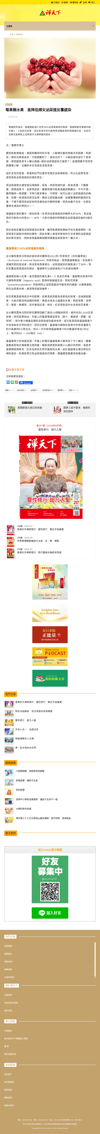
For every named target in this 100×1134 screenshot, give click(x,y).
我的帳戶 (8, 1074)
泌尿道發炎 (48, 390)
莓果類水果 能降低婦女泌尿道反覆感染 (38, 110)
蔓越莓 (61, 390)
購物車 (75, 2)
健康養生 (9, 104)
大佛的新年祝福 (23, 809)
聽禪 (65, 2)
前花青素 (22, 390)
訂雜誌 (56, 2)
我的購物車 (9, 1082)
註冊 (84, 2)
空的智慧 (20, 790)
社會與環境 (9, 977)
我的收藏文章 (10, 1054)
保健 (9, 390)
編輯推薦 (8, 969)
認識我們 (8, 995)
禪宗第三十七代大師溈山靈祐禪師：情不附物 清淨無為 (43, 818)
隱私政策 (8, 1011)
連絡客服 (8, 1090)
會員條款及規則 (11, 1003)
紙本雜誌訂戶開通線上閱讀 (16, 1039)
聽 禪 (6, 1046)
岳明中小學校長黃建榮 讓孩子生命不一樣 (37, 799)
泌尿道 (35, 390)
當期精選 (8, 946)
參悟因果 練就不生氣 (27, 780)
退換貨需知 (9, 1105)
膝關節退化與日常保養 (30, 407)
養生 (73, 390)
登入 (93, 2)
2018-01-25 (14, 117)
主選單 (9, 26)
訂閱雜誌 (8, 1031)
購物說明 (8, 1098)
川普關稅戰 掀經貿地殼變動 (30, 771)
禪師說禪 (8, 962)
